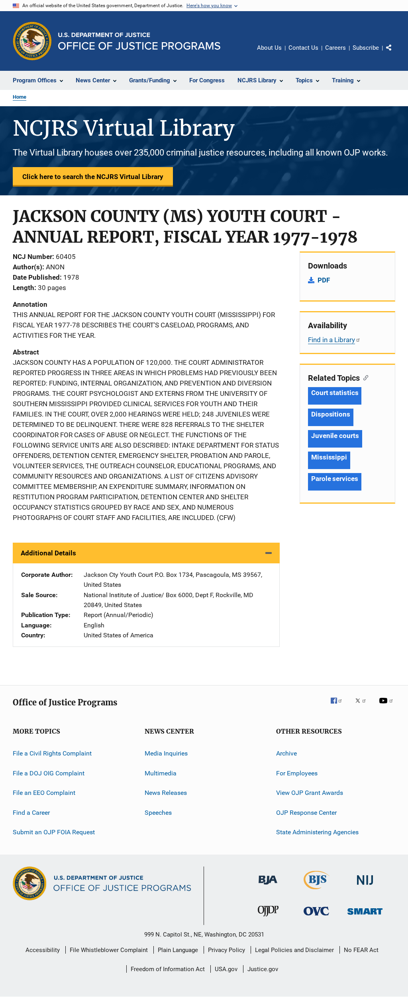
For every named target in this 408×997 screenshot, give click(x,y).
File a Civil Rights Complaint (52, 753)
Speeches (158, 812)
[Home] (139, 41)
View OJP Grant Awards (309, 792)
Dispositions (330, 414)
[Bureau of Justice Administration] (268, 886)
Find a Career (31, 812)
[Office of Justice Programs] (32, 40)
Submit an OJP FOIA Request (54, 832)
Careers (335, 47)
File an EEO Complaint (44, 792)
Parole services (334, 479)
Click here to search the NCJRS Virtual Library (92, 177)
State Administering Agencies (317, 832)
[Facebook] (339, 706)
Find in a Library (331, 340)
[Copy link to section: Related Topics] (364, 377)
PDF (324, 280)
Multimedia (161, 773)
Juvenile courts (335, 436)
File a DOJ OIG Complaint (48, 773)
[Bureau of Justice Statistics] (317, 891)
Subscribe (366, 47)
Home (19, 97)
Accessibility (43, 950)
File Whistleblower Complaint (109, 950)
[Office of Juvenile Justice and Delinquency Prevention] (268, 918)
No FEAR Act (361, 950)
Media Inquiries (166, 753)
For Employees (297, 773)
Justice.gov (262, 969)
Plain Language (178, 950)
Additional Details (48, 553)
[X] (363, 706)
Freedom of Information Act (168, 969)
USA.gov (226, 969)
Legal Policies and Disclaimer (294, 950)
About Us (269, 47)
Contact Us (303, 47)
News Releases (166, 792)
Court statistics (334, 393)
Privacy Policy (226, 950)
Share (395, 53)
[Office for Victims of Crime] (316, 917)
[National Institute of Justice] (365, 886)
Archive (286, 753)
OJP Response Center (306, 812)
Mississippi (329, 457)
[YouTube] (387, 706)
